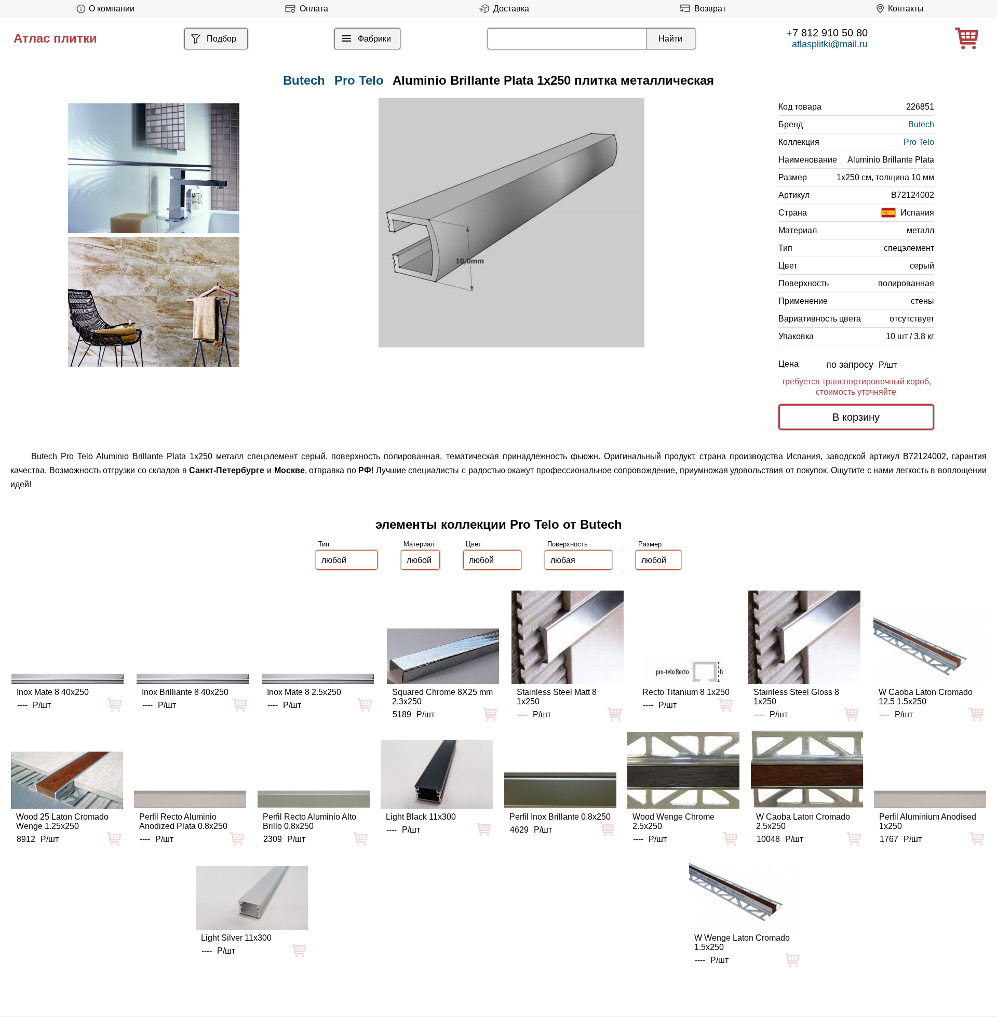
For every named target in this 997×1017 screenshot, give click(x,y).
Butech (921, 124)
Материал (419, 544)
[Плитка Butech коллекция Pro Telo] (153, 168)
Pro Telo (359, 80)
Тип (323, 544)
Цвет (473, 544)
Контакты (906, 8)
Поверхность (567, 544)
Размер (650, 544)
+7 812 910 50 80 (827, 32)
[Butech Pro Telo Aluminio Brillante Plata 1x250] (511, 222)
